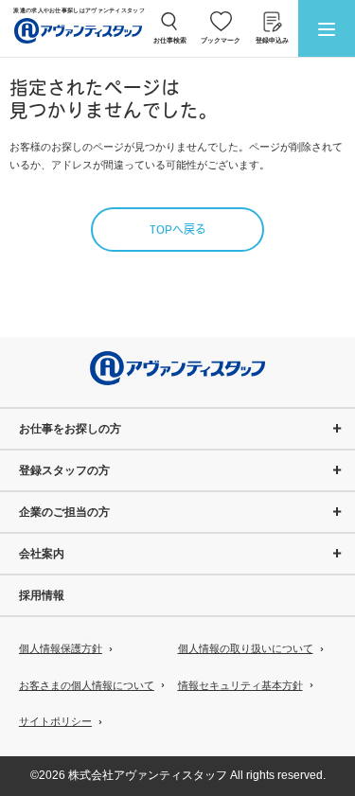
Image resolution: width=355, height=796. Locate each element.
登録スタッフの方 (64, 470)
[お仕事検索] (170, 20)
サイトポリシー (55, 721)
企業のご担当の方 (64, 512)
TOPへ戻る (178, 231)
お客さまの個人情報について (86, 685)
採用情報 (41, 595)
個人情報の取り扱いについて (245, 648)
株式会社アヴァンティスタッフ (147, 775)
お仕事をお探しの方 (70, 428)
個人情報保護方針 (60, 648)
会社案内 (41, 553)
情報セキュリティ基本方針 (240, 685)
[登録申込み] (272, 21)
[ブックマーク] (221, 20)
